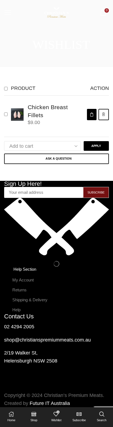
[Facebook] (11, 382)
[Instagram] (26, 382)
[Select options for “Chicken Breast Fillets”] (91, 114)
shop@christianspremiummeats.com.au (47, 340)
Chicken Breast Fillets (48, 111)
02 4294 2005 (19, 326)
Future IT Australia (50, 403)
